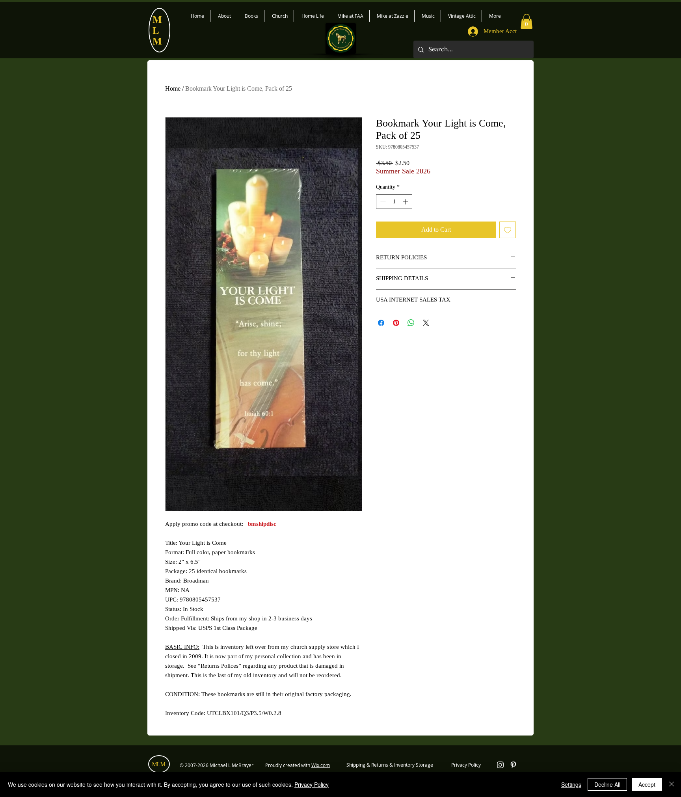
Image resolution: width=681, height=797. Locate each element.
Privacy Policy (311, 784)
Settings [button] (571, 784)
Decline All (607, 784)
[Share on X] (426, 323)
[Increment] (406, 202)
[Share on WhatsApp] (411, 323)
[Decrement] (382, 202)
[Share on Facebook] (381, 323)
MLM (158, 764)
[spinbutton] (394, 202)
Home (172, 88)
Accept (646, 784)
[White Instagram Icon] (500, 764)
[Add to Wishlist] (507, 230)
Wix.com (320, 765)
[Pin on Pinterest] (396, 323)
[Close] (671, 784)
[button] (526, 21)
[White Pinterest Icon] (513, 764)
